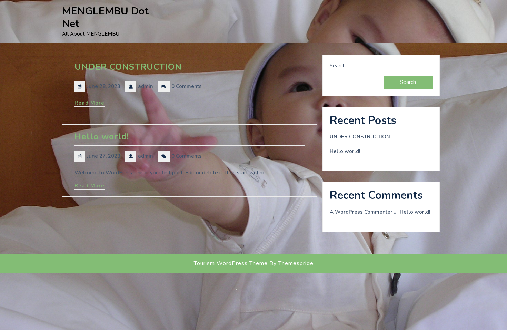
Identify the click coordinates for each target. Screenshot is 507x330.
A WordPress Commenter (361, 211)
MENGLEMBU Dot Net (105, 17)
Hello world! (101, 137)
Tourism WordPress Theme (231, 263)
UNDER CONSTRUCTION (128, 67)
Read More (89, 102)
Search (338, 65)
